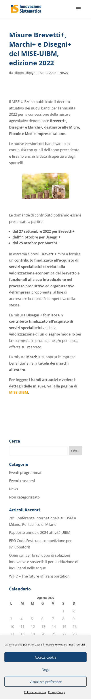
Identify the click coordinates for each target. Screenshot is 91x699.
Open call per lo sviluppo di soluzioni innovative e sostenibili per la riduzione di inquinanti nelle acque (43, 562)
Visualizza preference (46, 681)
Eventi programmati (25, 472)
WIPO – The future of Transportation (39, 576)
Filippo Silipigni (25, 73)
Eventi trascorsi (22, 480)
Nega (45, 669)
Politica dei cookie (35, 692)
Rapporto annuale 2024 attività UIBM (39, 532)
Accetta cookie (45, 657)
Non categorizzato (24, 497)
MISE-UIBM (18, 392)
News (64, 73)
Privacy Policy (56, 692)
